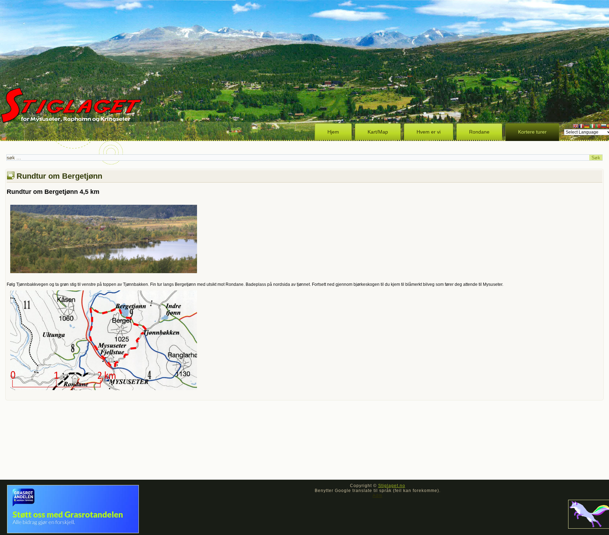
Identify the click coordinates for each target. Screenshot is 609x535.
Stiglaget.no (391, 485)
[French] (581, 125)
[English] (575, 125)
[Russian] (604, 125)
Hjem (333, 132)
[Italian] (592, 125)
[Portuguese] (598, 125)
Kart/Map (378, 132)
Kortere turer (532, 132)
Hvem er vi (429, 132)
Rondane (479, 132)
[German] (587, 125)
